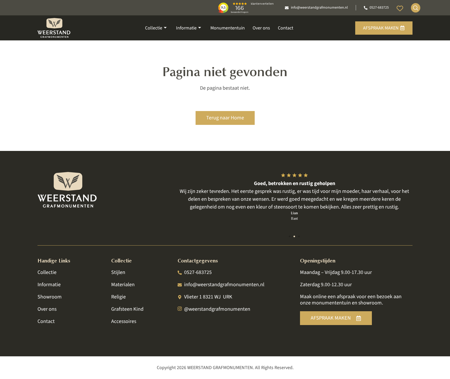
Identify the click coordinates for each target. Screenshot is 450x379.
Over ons (261, 28)
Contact (285, 28)
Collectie (153, 28)
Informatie (186, 28)
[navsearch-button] (415, 8)
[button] (289, 236)
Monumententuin (227, 28)
